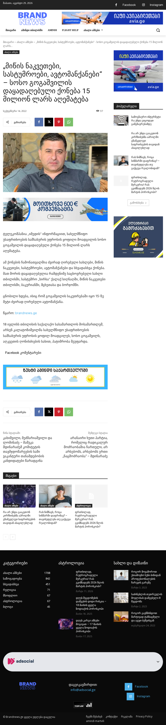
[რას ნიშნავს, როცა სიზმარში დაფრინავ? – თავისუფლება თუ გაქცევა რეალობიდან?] (55, 496)
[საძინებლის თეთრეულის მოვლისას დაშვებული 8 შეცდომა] (121, 598)
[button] (158, 30)
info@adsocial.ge (83, 689)
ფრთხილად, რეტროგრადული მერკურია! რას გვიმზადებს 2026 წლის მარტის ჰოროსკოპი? (89, 519)
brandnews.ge (26, 313)
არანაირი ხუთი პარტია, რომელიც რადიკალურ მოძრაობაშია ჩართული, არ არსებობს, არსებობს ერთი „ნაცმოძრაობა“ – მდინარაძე (85, 447)
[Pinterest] (58, 122)
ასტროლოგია (83, 505)
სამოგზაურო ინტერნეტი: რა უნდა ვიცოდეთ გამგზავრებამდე (146, 120)
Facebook (129, 5)
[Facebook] (116, 5)
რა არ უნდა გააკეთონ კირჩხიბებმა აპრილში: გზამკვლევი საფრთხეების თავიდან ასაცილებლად (145, 140)
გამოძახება (137, 202)
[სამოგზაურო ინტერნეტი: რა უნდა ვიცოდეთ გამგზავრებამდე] (121, 120)
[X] (49, 122)
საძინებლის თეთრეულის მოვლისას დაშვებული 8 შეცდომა (146, 598)
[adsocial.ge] (21, 669)
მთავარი (8, 42)
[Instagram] (143, 5)
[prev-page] (5, 537)
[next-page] (12, 537)
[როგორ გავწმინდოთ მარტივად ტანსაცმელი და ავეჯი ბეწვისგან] (121, 616)
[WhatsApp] (68, 122)
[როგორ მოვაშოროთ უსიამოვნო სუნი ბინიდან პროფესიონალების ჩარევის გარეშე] (121, 575)
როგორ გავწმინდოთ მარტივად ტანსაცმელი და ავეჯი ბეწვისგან (145, 617)
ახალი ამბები (25, 42)
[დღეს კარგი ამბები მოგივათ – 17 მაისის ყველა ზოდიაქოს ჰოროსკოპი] (65, 624)
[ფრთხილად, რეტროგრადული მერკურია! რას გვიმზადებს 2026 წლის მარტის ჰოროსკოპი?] (91, 496)
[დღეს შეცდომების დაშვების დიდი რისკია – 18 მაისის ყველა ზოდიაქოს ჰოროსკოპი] (65, 601)
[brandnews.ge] (32, 19)
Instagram (156, 5)
